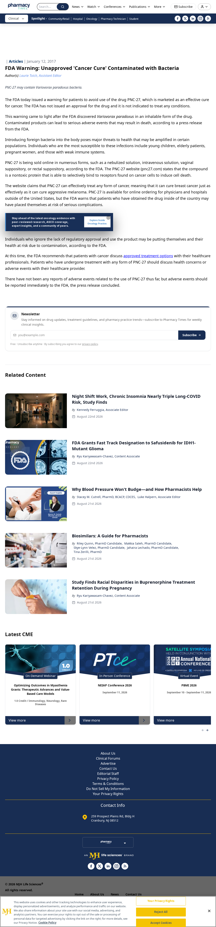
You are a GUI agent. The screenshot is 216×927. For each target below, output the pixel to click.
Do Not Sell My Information (108, 788)
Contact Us (108, 768)
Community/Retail (59, 19)
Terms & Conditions (108, 783)
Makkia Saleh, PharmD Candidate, (148, 543)
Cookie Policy (47, 922)
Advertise (108, 763)
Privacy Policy (108, 778)
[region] (108, 911)
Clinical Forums (108, 758)
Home (79, 894)
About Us (108, 753)
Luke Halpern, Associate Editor (159, 497)
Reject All (160, 912)
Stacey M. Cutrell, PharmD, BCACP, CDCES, (106, 497)
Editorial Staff (108, 773)
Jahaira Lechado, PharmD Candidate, (153, 548)
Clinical (13, 18)
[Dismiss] (108, 218)
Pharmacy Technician (113, 19)
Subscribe (189, 335)
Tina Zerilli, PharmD (88, 552)
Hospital (78, 19)
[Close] (209, 911)
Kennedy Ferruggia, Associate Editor (102, 410)
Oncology (91, 19)
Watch (91, 7)
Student (133, 19)
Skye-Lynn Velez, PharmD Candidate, (99, 548)
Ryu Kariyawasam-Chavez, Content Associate (108, 456)
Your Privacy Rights (108, 793)
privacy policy (90, 344)
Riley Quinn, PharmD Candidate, (100, 543)
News (115, 894)
